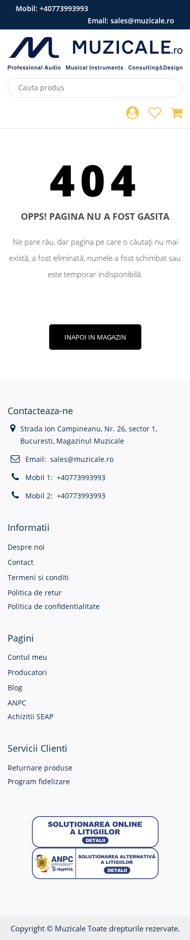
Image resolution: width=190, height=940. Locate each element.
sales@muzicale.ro (142, 20)
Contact (20, 562)
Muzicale (70, 928)
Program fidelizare (39, 781)
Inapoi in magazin (95, 337)
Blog (15, 687)
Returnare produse (40, 768)
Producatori (27, 672)
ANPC (17, 703)
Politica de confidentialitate (54, 606)
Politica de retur (35, 592)
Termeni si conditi (38, 577)
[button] (95, 831)
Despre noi (26, 547)
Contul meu (27, 657)
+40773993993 (64, 8)
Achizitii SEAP (30, 716)
